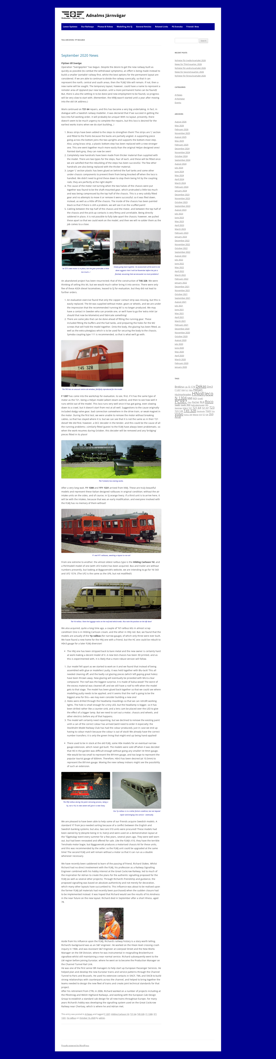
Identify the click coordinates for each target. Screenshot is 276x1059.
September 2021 (182, 298)
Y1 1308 (149, 1014)
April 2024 (179, 179)
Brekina (179, 386)
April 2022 (179, 271)
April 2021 (179, 317)
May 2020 (179, 351)
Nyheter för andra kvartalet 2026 (190, 68)
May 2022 (179, 267)
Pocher (195, 402)
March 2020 (180, 359)
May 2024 (179, 175)
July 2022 (179, 259)
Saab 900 (185, 404)
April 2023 (179, 225)
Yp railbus (71, 1018)
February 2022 (181, 278)
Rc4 (202, 402)
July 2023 (179, 213)
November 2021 (182, 290)
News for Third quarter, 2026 (188, 64)
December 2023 (182, 194)
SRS (206, 405)
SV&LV (185, 408)
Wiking (195, 415)
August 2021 (180, 301)
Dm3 (210, 386)
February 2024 (181, 186)
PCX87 (181, 401)
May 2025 (179, 140)
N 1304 (181, 397)
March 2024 (180, 183)
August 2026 (180, 121)
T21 (190, 408)
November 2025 (182, 133)
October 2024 (181, 156)
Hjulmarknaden (183, 394)
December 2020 (182, 328)
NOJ (195, 398)
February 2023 (181, 232)
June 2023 (179, 217)
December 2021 (182, 286)
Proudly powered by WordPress (75, 1045)
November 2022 (182, 244)
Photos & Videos (105, 26)
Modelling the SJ (124, 26)
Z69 (211, 414)
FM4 (183, 390)
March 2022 (180, 275)
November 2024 (182, 152)
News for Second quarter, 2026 (189, 71)
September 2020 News (79, 55)
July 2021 (179, 305)
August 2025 (180, 137)
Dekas (201, 386)
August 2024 (180, 163)
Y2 (204, 414)
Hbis (191, 390)
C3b (186, 387)
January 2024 (181, 190)
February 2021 (181, 324)
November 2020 (182, 332)
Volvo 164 (188, 415)
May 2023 (179, 221)
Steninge (178, 408)
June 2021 (179, 309)
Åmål (178, 417)
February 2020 (181, 363)
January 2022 (181, 282)
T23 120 (179, 411)
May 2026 (179, 125)
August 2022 (180, 255)
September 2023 (182, 206)
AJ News (88, 1014)
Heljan (198, 390)
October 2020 (181, 336)
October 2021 (181, 294)
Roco (209, 401)
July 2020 (179, 344)
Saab (177, 404)
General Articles (143, 26)
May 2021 (179, 313)
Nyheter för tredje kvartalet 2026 (190, 60)
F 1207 (107, 1014)
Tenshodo (201, 411)
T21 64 (133, 1014)
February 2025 (181, 144)
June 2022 (179, 263)
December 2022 (182, 240)
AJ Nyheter (180, 98)
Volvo (179, 414)
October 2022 (181, 248)
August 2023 (180, 209)
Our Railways (87, 26)
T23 (212, 407)
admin (102, 1018)
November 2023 (182, 198)
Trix (213, 411)
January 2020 (181, 367)
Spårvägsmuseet (198, 405)
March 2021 (180, 321)
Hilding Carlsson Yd (120, 1014)
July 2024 (179, 167)
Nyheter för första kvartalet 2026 (190, 75)
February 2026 (181, 129)
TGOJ (208, 411)
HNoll (198, 393)
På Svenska (177, 26)
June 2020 (179, 347)
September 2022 (182, 252)
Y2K (206, 415)
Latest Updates (70, 26)
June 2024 (179, 171)
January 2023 (181, 236)
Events (178, 102)
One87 (200, 398)
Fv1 (186, 390)
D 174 (191, 386)
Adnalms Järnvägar (106, 15)
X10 (200, 415)
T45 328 (140, 1014)
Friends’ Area (192, 26)
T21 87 (205, 407)
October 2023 (181, 202)
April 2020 (179, 355)
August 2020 (180, 340)
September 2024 (182, 160)
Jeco (208, 393)
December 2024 (182, 148)
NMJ (189, 398)
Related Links (161, 26)
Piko (189, 402)
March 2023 (180, 229)
